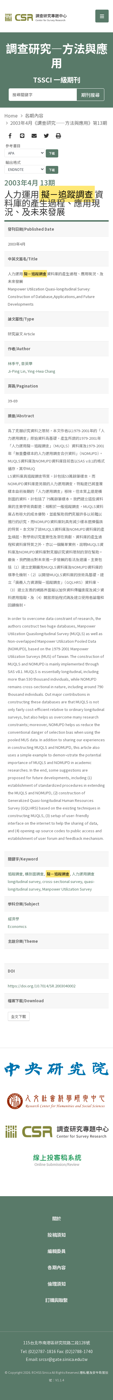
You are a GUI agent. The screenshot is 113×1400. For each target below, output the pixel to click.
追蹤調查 (15, 874)
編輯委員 (56, 1250)
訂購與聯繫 (56, 1299)
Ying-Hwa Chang (41, 371)
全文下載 (18, 1016)
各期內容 (34, 115)
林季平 (13, 363)
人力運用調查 (83, 874)
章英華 (26, 363)
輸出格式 (13, 162)
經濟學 (13, 918)
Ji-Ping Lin (16, 371)
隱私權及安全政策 (92, 1372)
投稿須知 (56, 1234)
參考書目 (13, 145)
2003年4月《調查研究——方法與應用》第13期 (58, 122)
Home (11, 115)
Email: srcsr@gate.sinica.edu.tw (57, 1359)
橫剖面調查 (34, 874)
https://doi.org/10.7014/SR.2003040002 (41, 986)
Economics (17, 926)
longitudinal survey (24, 881)
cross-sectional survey (62, 881)
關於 (56, 1218)
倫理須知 (56, 1283)
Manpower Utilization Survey (67, 889)
